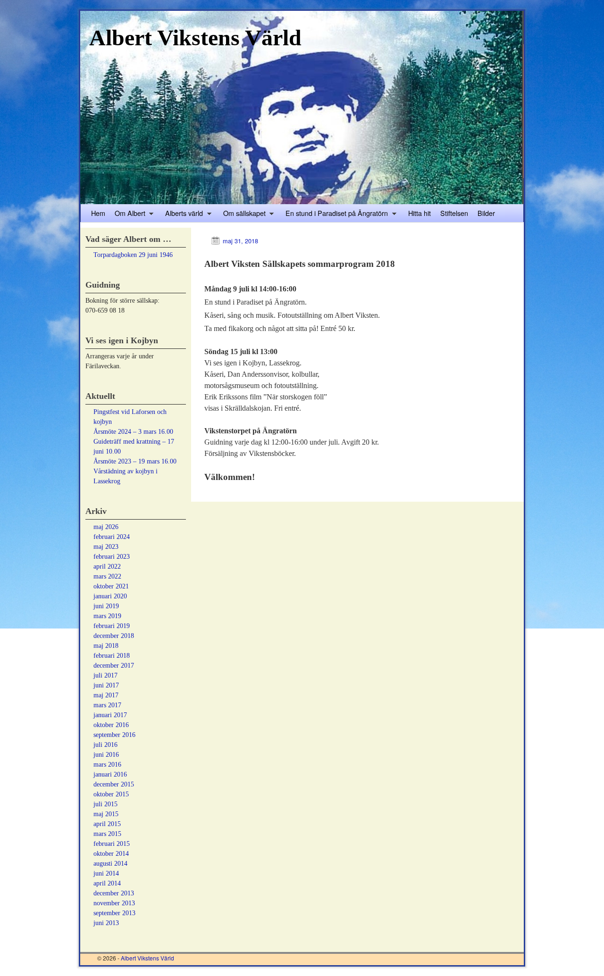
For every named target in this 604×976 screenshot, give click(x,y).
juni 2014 (106, 873)
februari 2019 (111, 625)
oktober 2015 (111, 794)
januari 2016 (110, 774)
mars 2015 (107, 833)
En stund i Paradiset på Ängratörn (334, 215)
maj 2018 (105, 645)
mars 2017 (107, 705)
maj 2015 (105, 814)
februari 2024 (111, 536)
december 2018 (113, 635)
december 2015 (113, 784)
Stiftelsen (454, 213)
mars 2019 (107, 616)
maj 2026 (105, 526)
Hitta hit (419, 213)
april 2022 (107, 566)
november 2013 (114, 903)
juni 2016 (106, 754)
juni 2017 (106, 685)
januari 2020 (110, 596)
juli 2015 (105, 804)
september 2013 (114, 913)
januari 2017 (110, 715)
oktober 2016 (111, 724)
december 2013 (113, 893)
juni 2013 (106, 922)
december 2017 (113, 665)
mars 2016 (107, 764)
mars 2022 (107, 576)
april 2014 (107, 883)
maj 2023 (105, 546)
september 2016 (114, 734)
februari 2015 (111, 843)
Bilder (486, 213)
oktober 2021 (111, 586)
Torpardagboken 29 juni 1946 (133, 254)
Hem (98, 213)
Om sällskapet (242, 215)
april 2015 (107, 823)
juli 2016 (105, 744)
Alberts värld (181, 215)
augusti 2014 (110, 863)
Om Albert (127, 215)
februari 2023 (111, 556)
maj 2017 (105, 695)
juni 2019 (106, 606)
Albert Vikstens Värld (195, 37)
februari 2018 (111, 655)
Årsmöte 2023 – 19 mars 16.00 (134, 461)
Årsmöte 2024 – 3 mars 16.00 (133, 431)
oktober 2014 (111, 853)
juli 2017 (105, 675)
